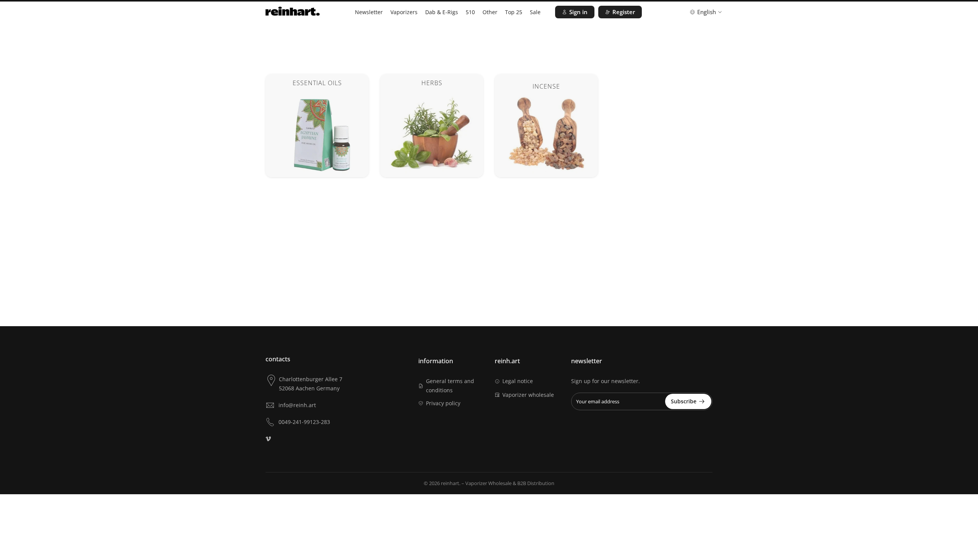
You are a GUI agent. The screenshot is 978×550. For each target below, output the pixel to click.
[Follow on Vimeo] (268, 438)
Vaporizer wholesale (528, 394)
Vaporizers (404, 12)
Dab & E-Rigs (441, 12)
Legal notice (517, 381)
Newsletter (369, 12)
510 (470, 12)
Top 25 (513, 12)
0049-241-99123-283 (304, 421)
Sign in (578, 12)
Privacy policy (443, 403)
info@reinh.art (297, 405)
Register (623, 12)
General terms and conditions (450, 385)
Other (490, 12)
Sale (535, 12)
